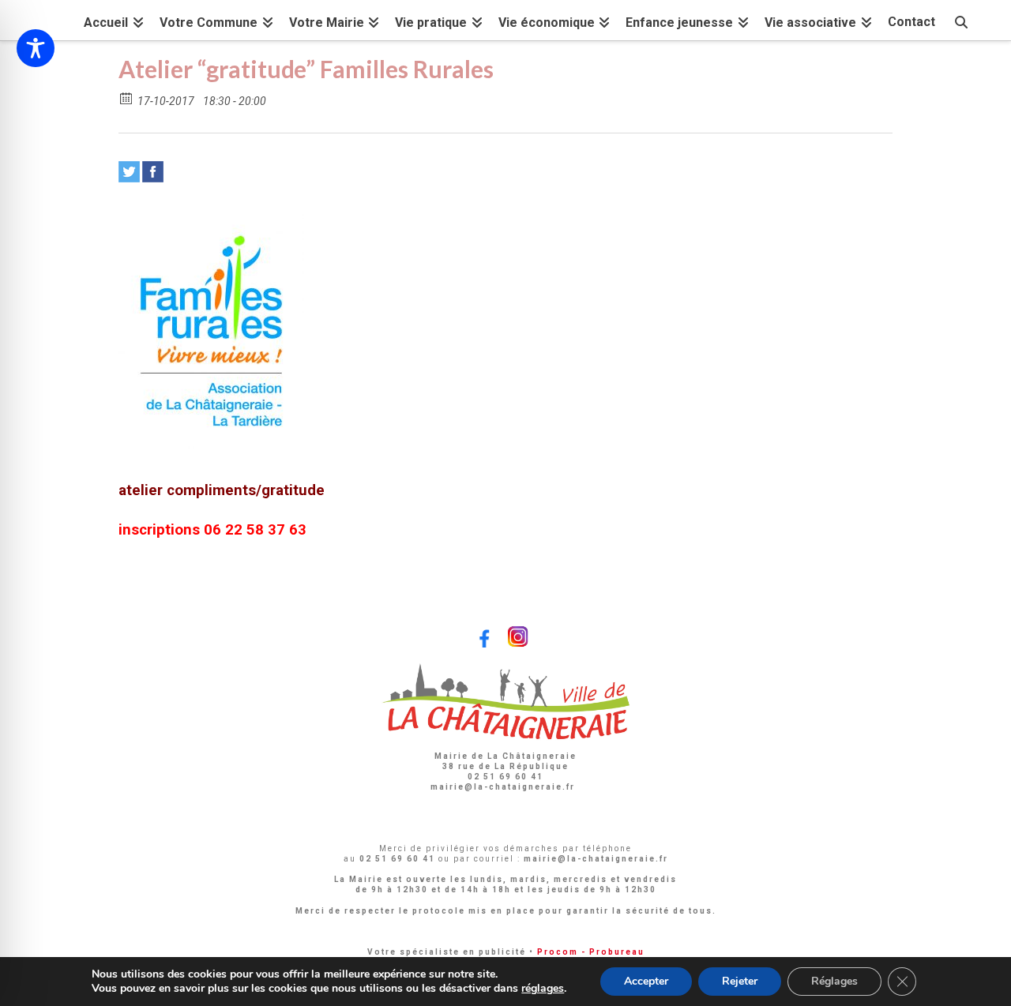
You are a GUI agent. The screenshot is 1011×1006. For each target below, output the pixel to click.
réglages (542, 989)
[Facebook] (152, 171)
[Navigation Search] (961, 20)
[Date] (126, 97)
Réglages (834, 981)
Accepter (646, 981)
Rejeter (739, 981)
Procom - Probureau (591, 952)
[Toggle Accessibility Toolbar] (35, 48)
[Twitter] (129, 171)
